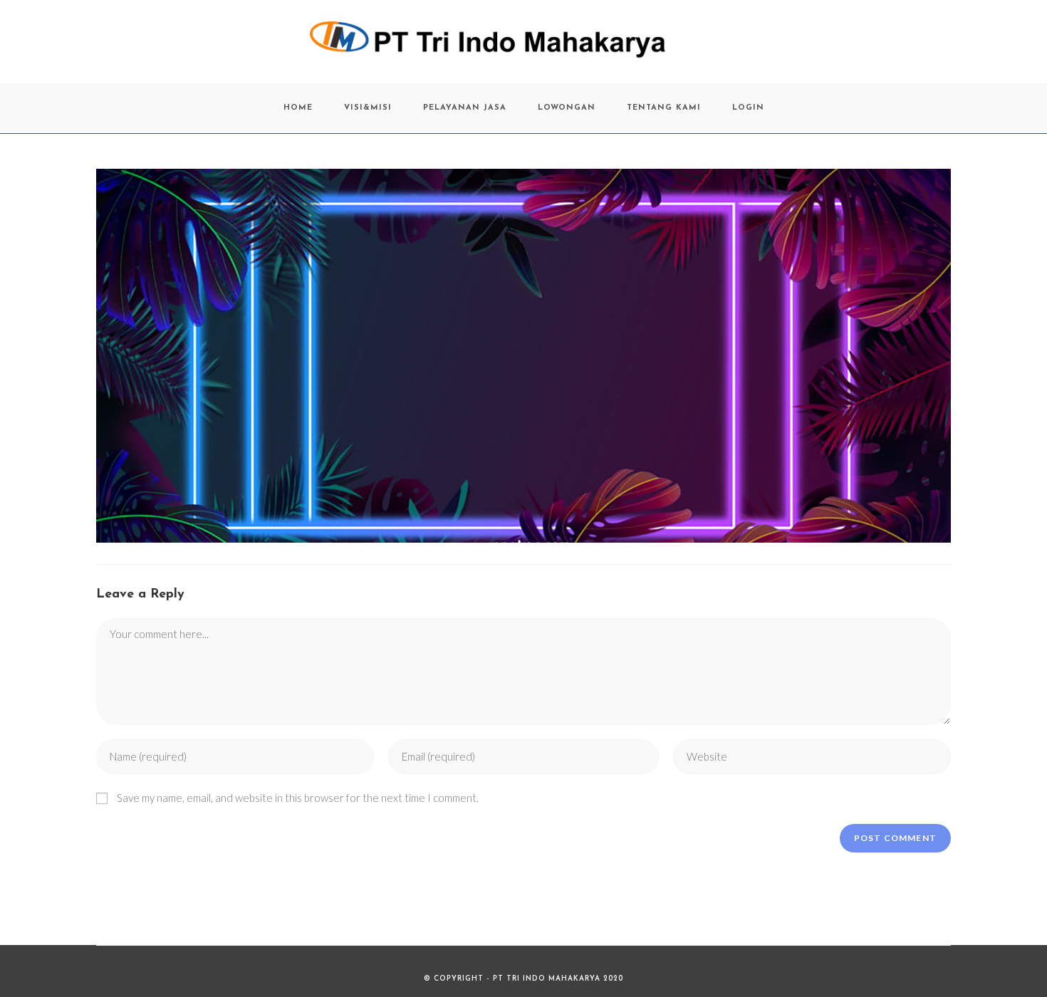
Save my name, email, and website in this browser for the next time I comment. (298, 797)
